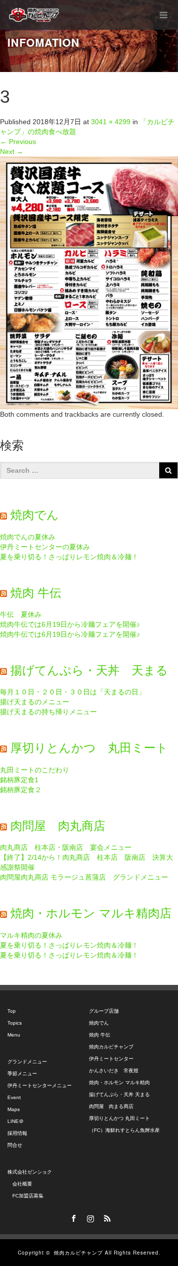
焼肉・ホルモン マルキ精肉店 (91, 913)
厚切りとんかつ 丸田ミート (89, 747)
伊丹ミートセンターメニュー (39, 1085)
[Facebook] (72, 1216)
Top (11, 1011)
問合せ (14, 1145)
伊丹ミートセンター (111, 1058)
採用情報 (17, 1133)
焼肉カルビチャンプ (111, 1046)
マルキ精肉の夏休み (31, 935)
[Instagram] (89, 1216)
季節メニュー (22, 1073)
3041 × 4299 (111, 122)
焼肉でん (34, 514)
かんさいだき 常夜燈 (113, 1070)
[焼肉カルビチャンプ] (34, 15)
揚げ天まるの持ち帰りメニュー (48, 712)
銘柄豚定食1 (19, 780)
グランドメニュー (27, 1061)
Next (11, 151)
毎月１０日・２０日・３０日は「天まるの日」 (72, 692)
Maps (13, 1109)
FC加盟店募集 (25, 1195)
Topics (14, 1023)
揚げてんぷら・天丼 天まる (89, 670)
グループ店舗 (104, 1011)
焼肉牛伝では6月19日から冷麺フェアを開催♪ (70, 624)
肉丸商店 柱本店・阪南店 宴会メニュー (66, 847)
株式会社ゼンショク (29, 1172)
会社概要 (19, 1184)
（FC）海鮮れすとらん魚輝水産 (124, 1130)
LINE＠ (15, 1121)
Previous (18, 142)
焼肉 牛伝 (35, 592)
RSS (105, 1216)
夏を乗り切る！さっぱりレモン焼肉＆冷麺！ (69, 557)
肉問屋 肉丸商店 (57, 825)
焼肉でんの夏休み (27, 537)
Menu (13, 1035)
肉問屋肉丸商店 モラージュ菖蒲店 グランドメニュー (84, 877)
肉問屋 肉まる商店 (111, 1106)
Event (14, 1097)
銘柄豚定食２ (21, 790)
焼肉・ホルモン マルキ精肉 (119, 1082)
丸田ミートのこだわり (34, 770)
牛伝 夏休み (21, 614)
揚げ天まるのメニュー (34, 702)
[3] (89, 282)
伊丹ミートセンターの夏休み (45, 547)
